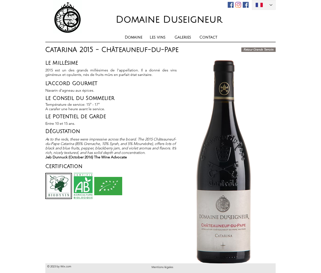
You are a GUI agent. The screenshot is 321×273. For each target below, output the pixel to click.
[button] (158, 37)
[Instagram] (238, 5)
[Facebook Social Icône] (231, 5)
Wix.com (65, 266)
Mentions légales (162, 267)
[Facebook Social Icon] (246, 5)
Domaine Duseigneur (169, 19)
